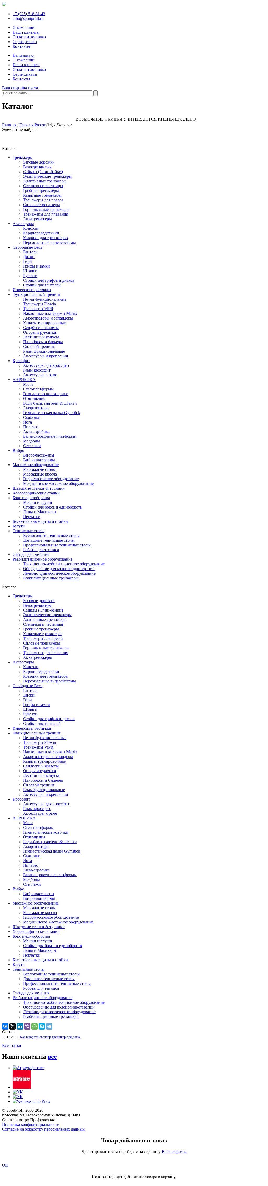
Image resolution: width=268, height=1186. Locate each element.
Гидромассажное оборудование (51, 479)
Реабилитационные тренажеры (51, 578)
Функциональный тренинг (37, 294)
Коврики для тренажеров (45, 238)
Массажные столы (39, 469)
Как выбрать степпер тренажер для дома (50, 1037)
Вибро (18, 450)
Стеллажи (32, 445)
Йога (27, 422)
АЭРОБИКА (24, 379)
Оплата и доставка (29, 37)
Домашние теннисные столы (49, 540)
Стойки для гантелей (42, 285)
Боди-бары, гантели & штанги (50, 403)
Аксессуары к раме (40, 375)
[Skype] (42, 1026)
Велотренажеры (37, 167)
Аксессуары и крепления (45, 356)
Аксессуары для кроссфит (46, 365)
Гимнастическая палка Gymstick (51, 412)
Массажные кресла (40, 474)
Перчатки (31, 516)
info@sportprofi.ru (28, 18)
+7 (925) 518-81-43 (29, 14)
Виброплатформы (39, 460)
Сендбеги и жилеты (41, 327)
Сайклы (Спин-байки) (43, 171)
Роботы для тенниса (41, 549)
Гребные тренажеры (41, 190)
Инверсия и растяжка (32, 290)
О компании (24, 27)
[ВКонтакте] (5, 1026)
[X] (12, 1026)
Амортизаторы (36, 408)
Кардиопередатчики (41, 233)
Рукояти (30, 275)
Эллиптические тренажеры (47, 176)
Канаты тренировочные (44, 323)
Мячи (28, 384)
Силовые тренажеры (41, 204)
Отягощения (34, 398)
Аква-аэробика (36, 431)
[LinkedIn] (20, 1026)
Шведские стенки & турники (39, 488)
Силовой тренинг (39, 346)
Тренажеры (23, 157)
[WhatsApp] (34, 1026)
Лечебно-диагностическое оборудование (59, 573)
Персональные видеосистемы (49, 242)
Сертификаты (25, 41)
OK (5, 1165)
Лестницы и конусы (41, 337)
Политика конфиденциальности (30, 1124)
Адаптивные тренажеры (44, 181)
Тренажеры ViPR (38, 308)
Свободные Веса (27, 247)
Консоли (30, 228)
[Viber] (27, 1026)
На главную (23, 55)
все (52, 1056)
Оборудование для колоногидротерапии (59, 568)
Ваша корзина (174, 1151)
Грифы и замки (36, 266)
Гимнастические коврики (45, 393)
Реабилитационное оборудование (42, 559)
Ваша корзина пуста (20, 88)
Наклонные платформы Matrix (50, 313)
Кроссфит (21, 360)
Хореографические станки (36, 493)
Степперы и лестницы (43, 186)
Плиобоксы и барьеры (43, 341)
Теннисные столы (28, 531)
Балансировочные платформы (50, 436)
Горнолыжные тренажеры (46, 209)
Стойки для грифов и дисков (49, 280)
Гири (27, 261)
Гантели (30, 252)
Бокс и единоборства (31, 497)
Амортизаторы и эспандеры (48, 318)
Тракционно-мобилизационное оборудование (64, 564)
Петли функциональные (44, 299)
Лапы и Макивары (39, 512)
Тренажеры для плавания (45, 214)
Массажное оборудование (36, 464)
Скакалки (31, 417)
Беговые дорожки (39, 162)
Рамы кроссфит (37, 370)
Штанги (30, 271)
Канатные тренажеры (42, 195)
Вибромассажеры (38, 455)
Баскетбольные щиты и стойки (40, 521)
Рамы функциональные (44, 351)
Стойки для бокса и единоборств (52, 507)
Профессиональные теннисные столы (57, 545)
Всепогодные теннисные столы (51, 535)
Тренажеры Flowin (39, 304)
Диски (29, 256)
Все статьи (11, 1045)
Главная (9, 125)
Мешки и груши (37, 502)
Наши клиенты (26, 32)
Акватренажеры (37, 219)
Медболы (31, 441)
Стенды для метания (31, 554)
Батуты (19, 526)
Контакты (21, 46)
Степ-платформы (38, 389)
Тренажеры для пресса (43, 200)
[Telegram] (49, 1026)
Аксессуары (23, 223)
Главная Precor (32, 125)
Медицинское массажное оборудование (58, 483)
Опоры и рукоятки (39, 332)
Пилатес (30, 427)
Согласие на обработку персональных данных (43, 1129)
